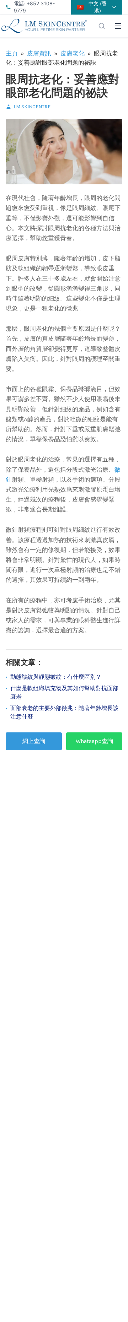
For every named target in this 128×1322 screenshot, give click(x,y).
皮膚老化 (72, 53)
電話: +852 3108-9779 (34, 6)
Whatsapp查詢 (94, 741)
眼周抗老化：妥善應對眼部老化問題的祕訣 (62, 86)
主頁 (12, 53)
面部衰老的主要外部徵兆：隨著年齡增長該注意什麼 (64, 712)
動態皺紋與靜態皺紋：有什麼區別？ (55, 676)
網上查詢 (33, 741)
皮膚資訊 (39, 53)
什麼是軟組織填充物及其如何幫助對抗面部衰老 (64, 692)
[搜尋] (101, 26)
